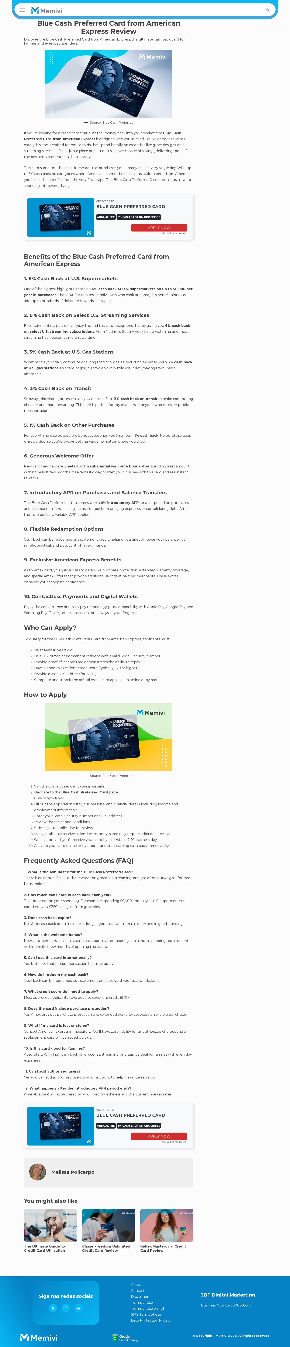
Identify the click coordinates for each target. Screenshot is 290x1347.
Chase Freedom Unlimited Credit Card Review (106, 1248)
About (136, 1285)
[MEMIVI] (46, 11)
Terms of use (142, 1303)
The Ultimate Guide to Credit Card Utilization (44, 1248)
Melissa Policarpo (72, 1172)
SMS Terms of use (146, 1314)
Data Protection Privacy (151, 1320)
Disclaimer (139, 1297)
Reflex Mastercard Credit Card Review (163, 1248)
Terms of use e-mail (147, 1308)
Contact (138, 1291)
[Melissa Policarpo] (37, 1179)
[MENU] (22, 10)
